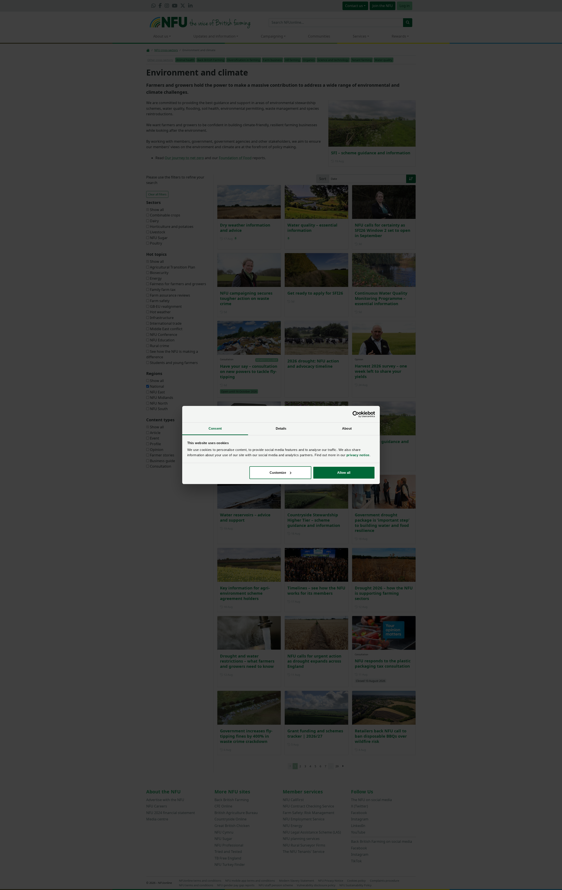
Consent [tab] (215, 428)
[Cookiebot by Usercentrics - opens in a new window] (356, 414)
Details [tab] (281, 428)
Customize (278, 472)
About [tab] (347, 428)
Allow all (343, 472)
